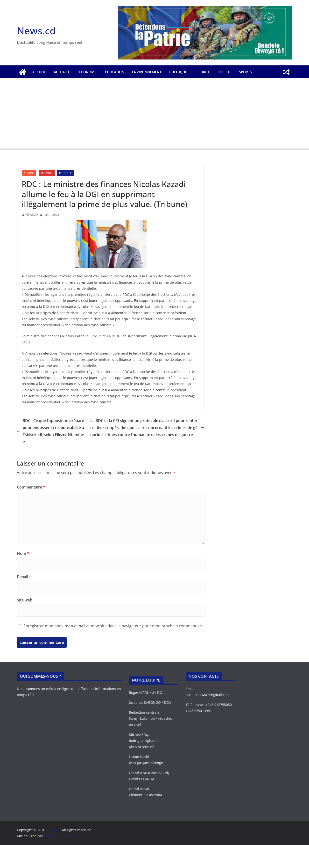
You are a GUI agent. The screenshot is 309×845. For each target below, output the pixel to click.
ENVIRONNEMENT (147, 72)
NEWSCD (32, 215)
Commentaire (31, 487)
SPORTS (245, 72)
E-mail (24, 576)
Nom (23, 553)
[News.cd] (22, 72)
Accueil (39, 72)
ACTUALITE (62, 72)
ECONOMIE (88, 72)
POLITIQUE (178, 72)
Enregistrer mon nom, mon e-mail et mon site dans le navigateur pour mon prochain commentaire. (113, 626)
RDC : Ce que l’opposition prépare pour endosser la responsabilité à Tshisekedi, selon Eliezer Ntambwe (53, 431)
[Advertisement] (154, 114)
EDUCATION (114, 72)
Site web (24, 600)
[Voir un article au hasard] (286, 72)
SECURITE (202, 72)
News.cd (36, 30)
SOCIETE (224, 72)
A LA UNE (29, 173)
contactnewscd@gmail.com (208, 694)
